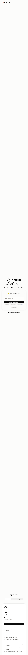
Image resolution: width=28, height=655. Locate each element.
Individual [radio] (8, 599)
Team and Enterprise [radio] (17, 599)
